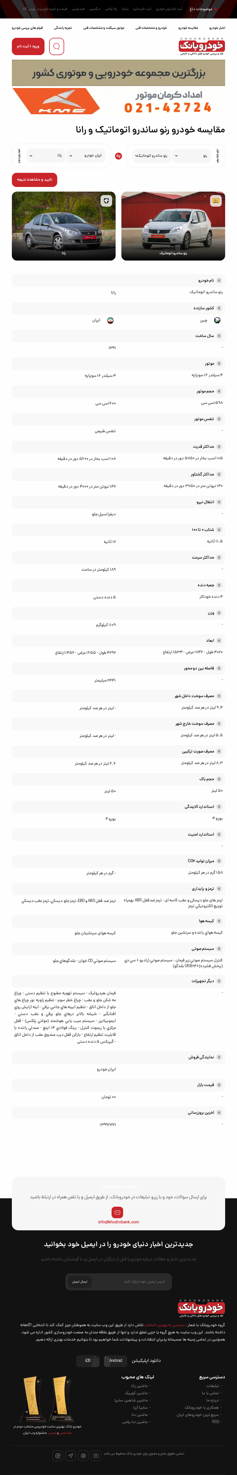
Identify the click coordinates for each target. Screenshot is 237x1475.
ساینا (125, 9)
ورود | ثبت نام (28, 47)
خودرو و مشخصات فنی (151, 28)
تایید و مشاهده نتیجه (34, 180)
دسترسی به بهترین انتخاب (165, 1325)
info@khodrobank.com (118, 1222)
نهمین (51, 1433)
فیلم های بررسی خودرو (27, 28)
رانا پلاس (111, 9)
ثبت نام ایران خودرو (169, 9)
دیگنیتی (95, 9)
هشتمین (65, 1433)
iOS (87, 1361)
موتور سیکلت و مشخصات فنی (103, 28)
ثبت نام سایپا (142, 9)
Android (115, 1361)
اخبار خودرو (217, 28)
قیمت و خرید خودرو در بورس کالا (45, 9)
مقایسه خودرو (188, 28)
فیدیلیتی (78, 9)
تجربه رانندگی (63, 28)
